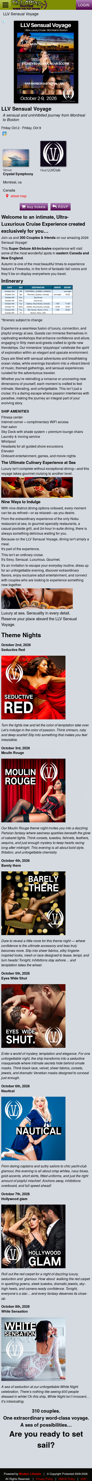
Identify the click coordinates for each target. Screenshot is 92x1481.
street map (19, 195)
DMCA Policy (67, 1479)
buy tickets (36, 206)
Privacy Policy (44, 1479)
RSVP (63, 206)
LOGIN (84, 5)
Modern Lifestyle (30, 1474)
